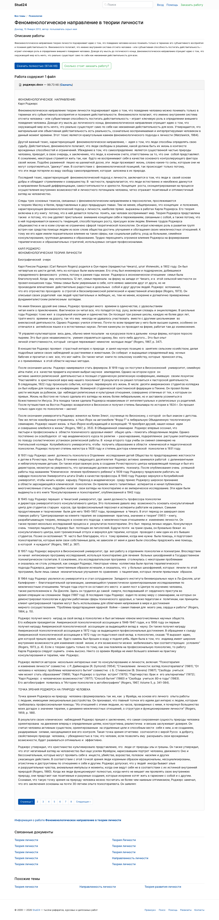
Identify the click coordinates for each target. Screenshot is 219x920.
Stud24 (36, 910)
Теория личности (26, 846)
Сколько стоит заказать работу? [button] (86, 66)
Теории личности (26, 840)
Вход (160, 5)
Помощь (172, 5)
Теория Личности (124, 840)
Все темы (20, 16)
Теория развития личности (163, 886)
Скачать (66, 84)
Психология (35, 16)
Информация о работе (68, 820)
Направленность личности (130, 858)
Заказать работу (192, 5)
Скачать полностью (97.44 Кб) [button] (37, 66)
